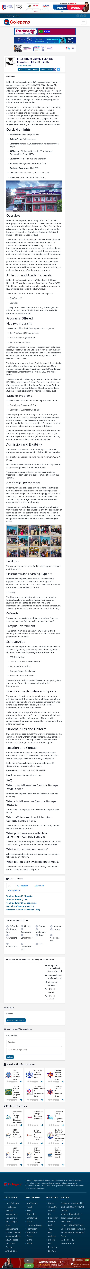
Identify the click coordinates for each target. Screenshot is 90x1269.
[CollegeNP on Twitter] (81, 15)
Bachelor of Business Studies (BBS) (23, 910)
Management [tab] (15, 890)
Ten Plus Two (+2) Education (19, 896)
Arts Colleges (11, 1251)
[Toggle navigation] (83, 22)
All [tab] (10, 885)
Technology (32, 1228)
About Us (52, 1207)
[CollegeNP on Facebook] (77, 15)
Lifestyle (52, 1251)
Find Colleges (52, 1234)
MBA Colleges (11, 1239)
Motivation (32, 1232)
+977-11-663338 (52, 997)
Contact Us (51, 1212)
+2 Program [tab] (23, 885)
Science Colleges (13, 1232)
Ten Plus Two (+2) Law (16, 899)
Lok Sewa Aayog (34, 1225)
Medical (9, 1210)
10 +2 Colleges (12, 1203)
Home (51, 1203)
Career (30, 1236)
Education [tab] (40, 885)
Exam (29, 1239)
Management (11, 1214)
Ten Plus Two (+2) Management (21, 903)
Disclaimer (53, 1218)
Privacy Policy (51, 1223)
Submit (10, 1057)
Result (29, 1207)
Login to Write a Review (16, 1020)
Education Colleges (10, 1245)
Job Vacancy (32, 1203)
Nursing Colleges (13, 1236)
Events (30, 1243)
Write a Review (46, 69)
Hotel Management (11, 1227)
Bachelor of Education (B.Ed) (20, 906)
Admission (31, 1214)
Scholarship (32, 1218)
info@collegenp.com (13, 16)
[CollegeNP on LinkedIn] (84, 15)
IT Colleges (10, 1207)
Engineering (11, 1218)
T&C (50, 1228)
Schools (51, 1239)
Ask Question (26, 69)
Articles (30, 1221)
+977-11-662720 (25, 65)
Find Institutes (52, 1245)
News (29, 1210)
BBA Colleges (11, 1221)
